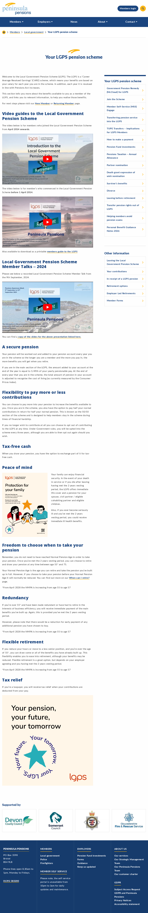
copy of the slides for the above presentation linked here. (49, 337)
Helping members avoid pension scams (119, 218)
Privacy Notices (122, 900)
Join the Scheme (116, 99)
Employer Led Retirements (121, 293)
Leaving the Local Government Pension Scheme (123, 262)
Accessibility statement (127, 904)
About (101, 22)
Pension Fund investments (121, 147)
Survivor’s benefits (117, 183)
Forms (80, 859)
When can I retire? (79, 578)
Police (43, 859)
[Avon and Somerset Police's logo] (92, 820)
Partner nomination (117, 165)
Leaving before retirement (121, 198)
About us (120, 849)
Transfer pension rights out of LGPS (123, 207)
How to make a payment (120, 139)
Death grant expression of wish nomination (121, 174)
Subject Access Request (127, 889)
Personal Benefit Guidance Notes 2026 (121, 229)
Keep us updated (86, 867)
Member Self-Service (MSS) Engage (122, 109)
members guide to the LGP (61, 251)
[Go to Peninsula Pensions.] (4, 32)
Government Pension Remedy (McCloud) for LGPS (123, 90)
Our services (121, 856)
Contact (130, 22)
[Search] (143, 8)
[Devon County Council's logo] (19, 820)
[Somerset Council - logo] (55, 820)
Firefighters (46, 863)
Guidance (82, 863)
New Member (42, 103)
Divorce (111, 191)
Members (15, 22)
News (74, 22)
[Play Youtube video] (47, 159)
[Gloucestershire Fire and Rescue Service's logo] (128, 820)
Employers (44, 22)
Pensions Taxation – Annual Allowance (122, 156)
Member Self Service (53, 871)
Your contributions (117, 271)
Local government (50, 856)
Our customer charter (126, 874)
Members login (128, 8)
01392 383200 (11, 881)
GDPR (117, 882)
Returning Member (64, 103)
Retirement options (117, 286)
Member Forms (115, 300)
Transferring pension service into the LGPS (122, 120)
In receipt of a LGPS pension (122, 279)
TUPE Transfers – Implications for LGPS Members (123, 130)
